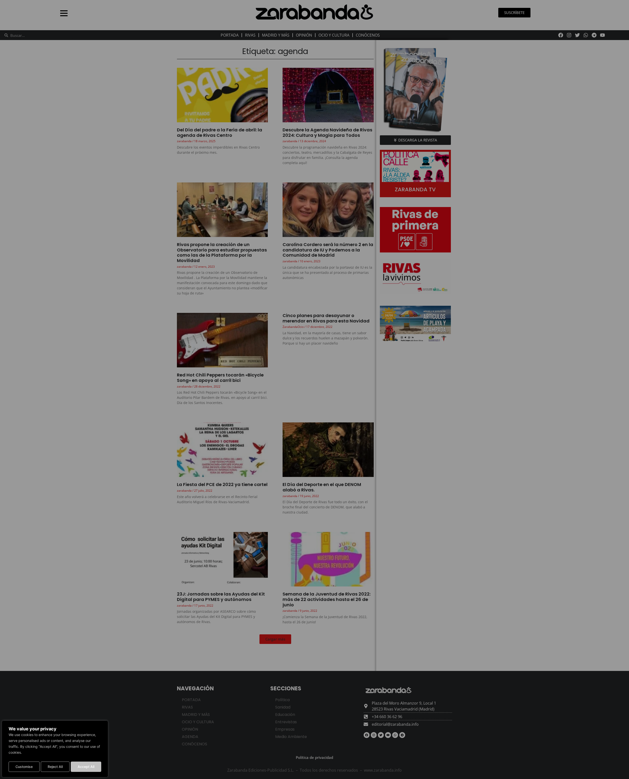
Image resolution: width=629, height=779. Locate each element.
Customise (24, 767)
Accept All (86, 767)
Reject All (55, 767)
